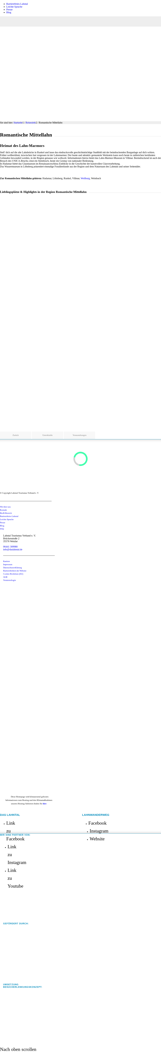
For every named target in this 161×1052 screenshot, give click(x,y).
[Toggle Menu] (80, 21)
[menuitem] (83, 4)
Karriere (6, 561)
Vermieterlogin (9, 580)
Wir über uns (5, 507)
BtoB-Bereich (6, 513)
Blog (8, 12)
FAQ (2, 529)
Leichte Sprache (14, 6)
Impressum (7, 564)
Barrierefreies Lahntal (17, 4)
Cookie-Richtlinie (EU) (13, 574)
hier (45, 803)
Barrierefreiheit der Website (14, 571)
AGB (5, 577)
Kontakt (3, 510)
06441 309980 (10, 546)
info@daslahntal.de (12, 549)
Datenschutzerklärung (12, 567)
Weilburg (85, 178)
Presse (9, 9)
